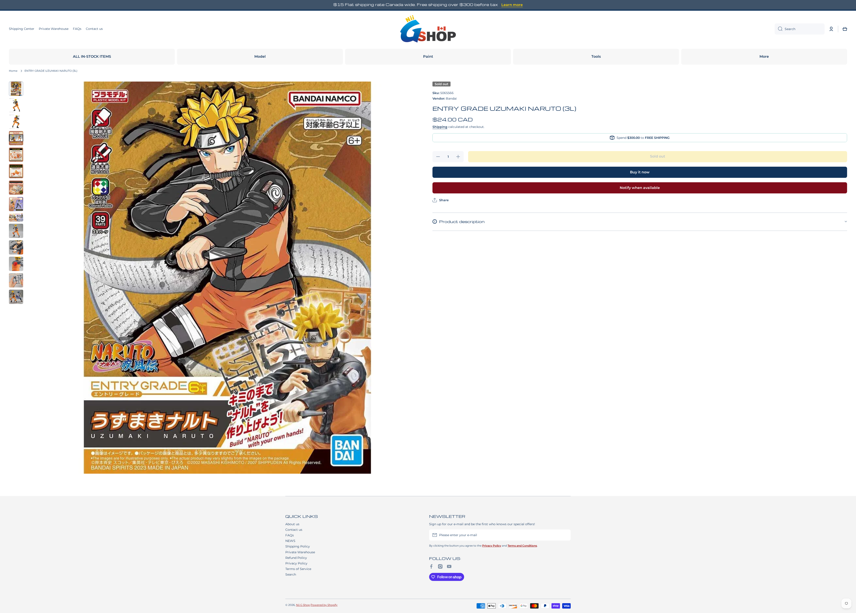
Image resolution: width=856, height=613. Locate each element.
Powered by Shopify (324, 605)
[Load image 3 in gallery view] (16, 122)
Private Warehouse (300, 552)
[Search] (778, 29)
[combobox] (800, 29)
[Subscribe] (565, 535)
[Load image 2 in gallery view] (16, 105)
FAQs (289, 535)
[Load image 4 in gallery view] (16, 138)
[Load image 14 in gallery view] (16, 297)
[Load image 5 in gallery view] (16, 155)
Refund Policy (296, 558)
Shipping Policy (297, 546)
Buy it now (640, 172)
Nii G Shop (303, 605)
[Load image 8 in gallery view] (16, 204)
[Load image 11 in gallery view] (16, 247)
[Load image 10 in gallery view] (16, 231)
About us (292, 524)
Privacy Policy (296, 563)
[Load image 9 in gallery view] (16, 217)
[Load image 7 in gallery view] (16, 187)
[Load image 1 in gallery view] (16, 89)
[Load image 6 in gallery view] (16, 171)
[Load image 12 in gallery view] (16, 264)
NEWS (290, 541)
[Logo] (428, 29)
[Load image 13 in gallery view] (16, 280)
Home (13, 70)
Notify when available (640, 188)
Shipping (439, 127)
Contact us (293, 530)
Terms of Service (298, 569)
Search (290, 574)
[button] (845, 29)
